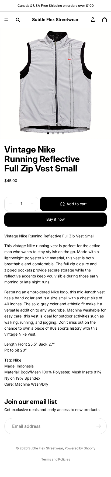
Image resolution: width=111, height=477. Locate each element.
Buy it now (55, 219)
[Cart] (104, 20)
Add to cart (77, 203)
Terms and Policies (55, 459)
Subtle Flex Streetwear (45, 448)
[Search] (18, 20)
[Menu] (6, 20)
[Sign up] (98, 426)
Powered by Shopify (80, 448)
